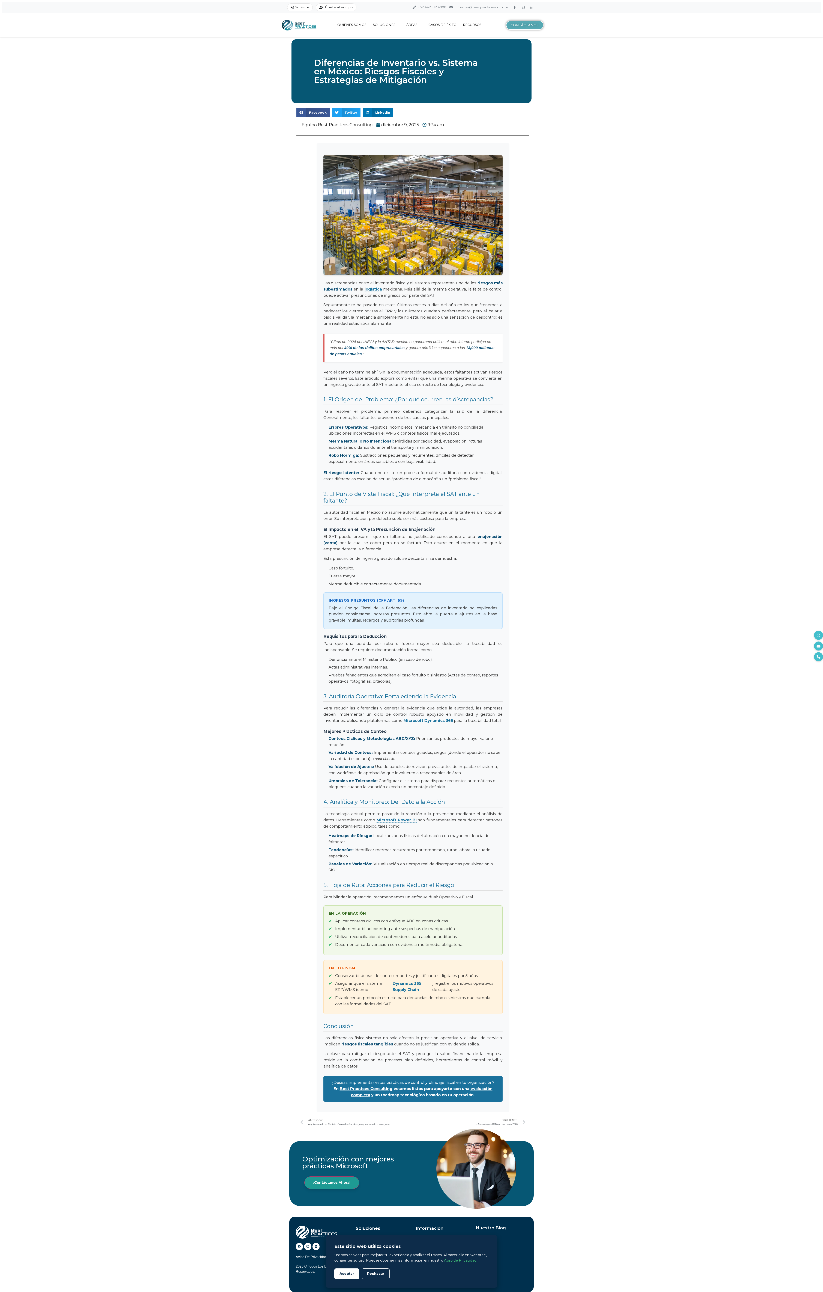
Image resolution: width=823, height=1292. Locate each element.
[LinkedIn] (532, 7)
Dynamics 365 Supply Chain (407, 986)
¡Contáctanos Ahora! (331, 1183)
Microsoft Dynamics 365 (428, 720)
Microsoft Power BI (397, 820)
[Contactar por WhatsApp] (818, 635)
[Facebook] (515, 7)
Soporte (302, 7)
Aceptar (346, 1274)
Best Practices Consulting (366, 1088)
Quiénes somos (351, 25)
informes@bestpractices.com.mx (481, 7)
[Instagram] (523, 7)
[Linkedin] (316, 1246)
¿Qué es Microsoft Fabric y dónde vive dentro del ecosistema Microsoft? (502, 1268)
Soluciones (384, 25)
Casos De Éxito (442, 25)
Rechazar (375, 1274)
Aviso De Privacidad (311, 1257)
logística (373, 289)
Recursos (472, 25)
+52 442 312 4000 (431, 7)
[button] (313, 112)
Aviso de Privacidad (460, 1260)
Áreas (412, 25)
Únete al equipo (339, 7)
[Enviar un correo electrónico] (818, 646)
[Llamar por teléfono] (818, 656)
